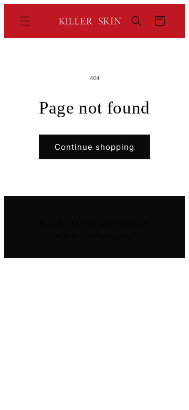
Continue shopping (94, 147)
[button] (25, 21)
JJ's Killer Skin (89, 223)
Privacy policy (111, 236)
